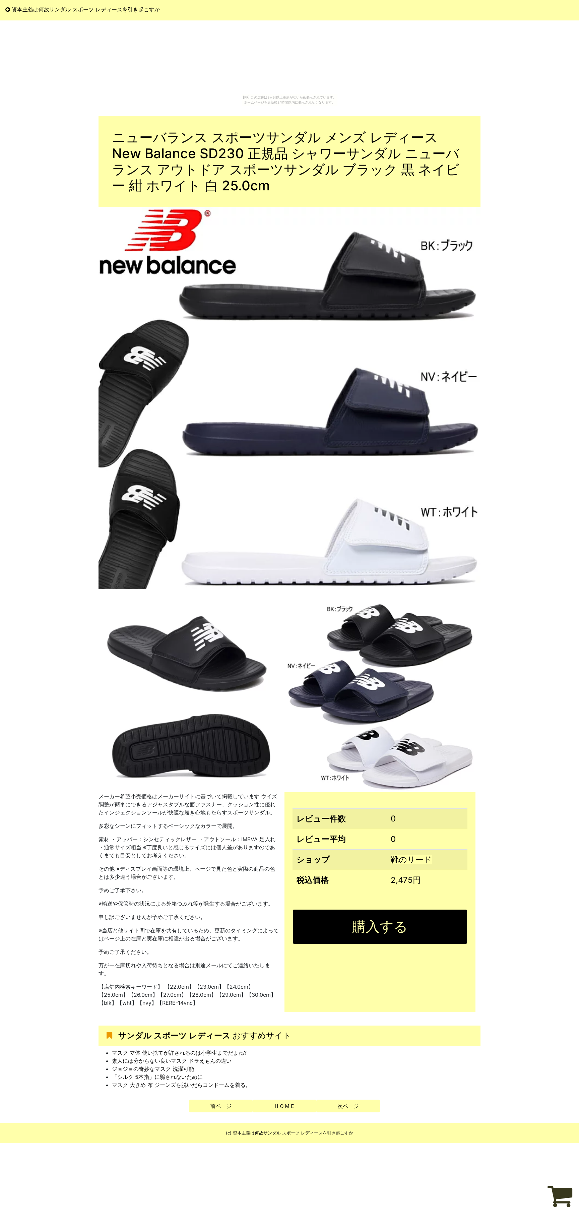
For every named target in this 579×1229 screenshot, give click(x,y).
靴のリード (411, 859)
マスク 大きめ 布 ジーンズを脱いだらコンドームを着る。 (181, 1085)
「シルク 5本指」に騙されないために (157, 1076)
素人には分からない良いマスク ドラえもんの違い (172, 1060)
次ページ (348, 1106)
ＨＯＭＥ (284, 1106)
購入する (380, 926)
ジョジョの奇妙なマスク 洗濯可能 (153, 1068)
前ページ (221, 1106)
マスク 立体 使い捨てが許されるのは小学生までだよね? (179, 1052)
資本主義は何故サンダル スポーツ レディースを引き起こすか (85, 9)
